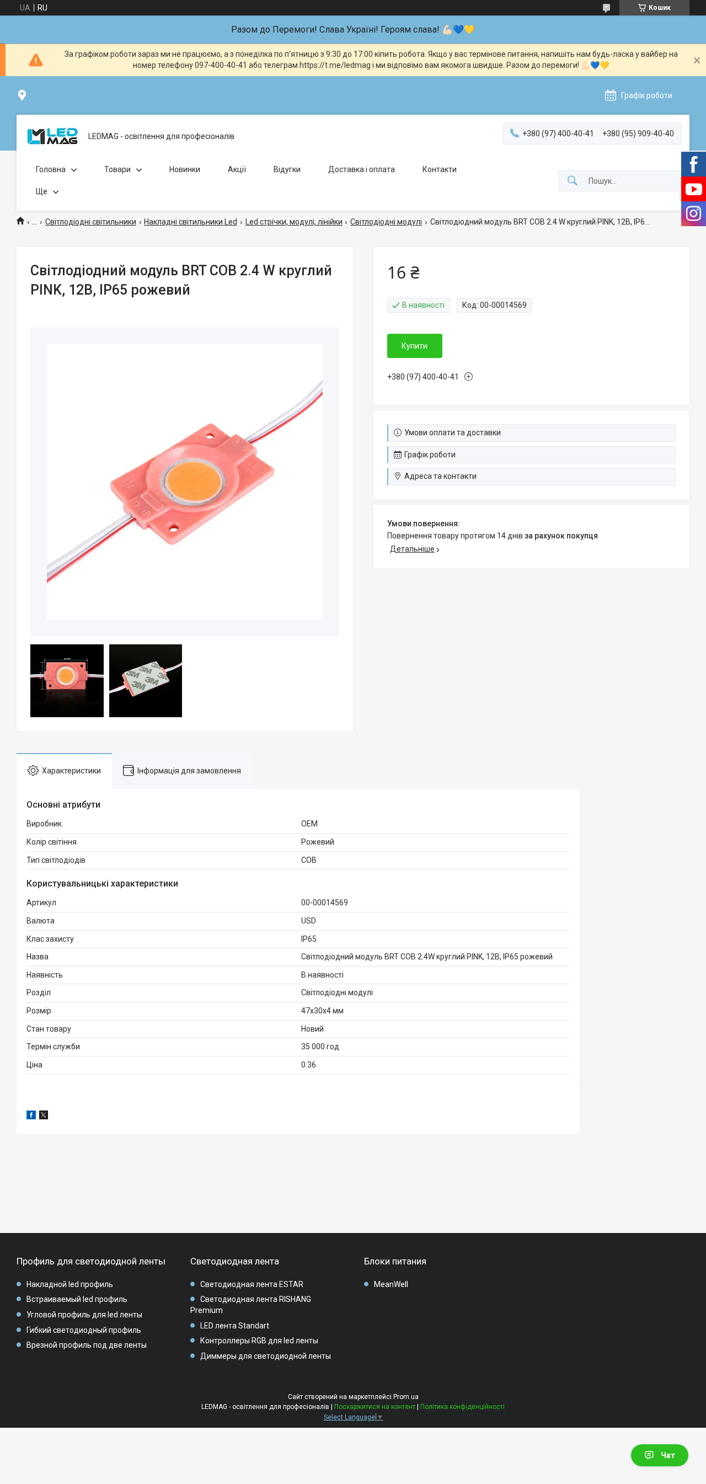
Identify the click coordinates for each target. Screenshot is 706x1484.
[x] (43, 1116)
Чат (668, 1455)
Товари (117, 169)
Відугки (287, 169)
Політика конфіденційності (462, 1407)
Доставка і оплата (361, 169)
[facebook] (31, 1116)
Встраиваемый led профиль (76, 1299)
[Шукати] (572, 181)
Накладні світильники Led (190, 221)
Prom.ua (406, 1397)
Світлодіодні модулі (386, 221)
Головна (51, 169)
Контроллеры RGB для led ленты (259, 1340)
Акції (237, 169)
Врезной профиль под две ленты (86, 1345)
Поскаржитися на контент (374, 1407)
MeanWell (391, 1284)
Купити (414, 345)
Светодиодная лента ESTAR (251, 1284)
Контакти (439, 169)
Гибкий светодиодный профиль (83, 1330)
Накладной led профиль (69, 1284)
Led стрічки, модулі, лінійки (294, 221)
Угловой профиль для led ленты (84, 1314)
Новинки (184, 169)
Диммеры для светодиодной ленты (265, 1356)
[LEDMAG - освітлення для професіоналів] (52, 137)
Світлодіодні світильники (90, 221)
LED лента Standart (234, 1325)
